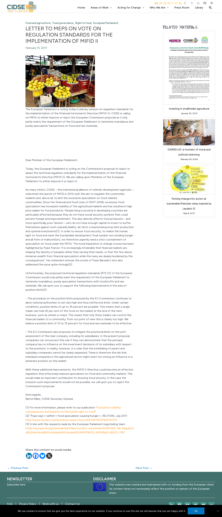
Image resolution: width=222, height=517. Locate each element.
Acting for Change (129, 7)
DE (160, 3)
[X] (49, 456)
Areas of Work (99, 7)
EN (156, 3)
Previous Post (17, 468)
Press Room (181, 7)
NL (180, 3)
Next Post (144, 468)
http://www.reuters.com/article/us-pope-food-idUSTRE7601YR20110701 (71, 420)
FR (169, 3)
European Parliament (105, 23)
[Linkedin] (29, 456)
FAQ (10, 504)
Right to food (83, 23)
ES (165, 3)
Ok (196, 511)
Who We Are (157, 7)
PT (176, 3)
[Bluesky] (42, 456)
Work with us (50, 504)
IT (173, 3)
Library (199, 7)
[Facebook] (36, 456)
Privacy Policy (27, 504)
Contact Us (72, 504)
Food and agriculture (38, 23)
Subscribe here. (16, 484)
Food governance (63, 23)
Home (81, 7)
